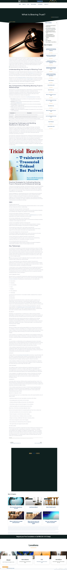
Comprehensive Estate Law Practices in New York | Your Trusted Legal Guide (51, 62)
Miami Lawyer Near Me (25, 526)
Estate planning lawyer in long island (44, 532)
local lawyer (36, 527)
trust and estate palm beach (46, 530)
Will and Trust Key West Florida (32, 527)
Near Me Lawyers (35, 526)
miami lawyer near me (33, 530)
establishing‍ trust (33, 214)
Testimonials (40, 4)
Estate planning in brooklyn (19, 532)
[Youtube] (53, 2)
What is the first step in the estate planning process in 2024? (33, 522)
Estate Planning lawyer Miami (10, 527)
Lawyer (25, 1)
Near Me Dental (33, 526)
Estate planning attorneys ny (15, 532)
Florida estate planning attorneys (10, 530)
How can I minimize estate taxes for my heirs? (51, 522)
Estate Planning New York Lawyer (10, 526)
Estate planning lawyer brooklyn (32, 532)
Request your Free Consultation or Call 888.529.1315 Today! (33, 536)
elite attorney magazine (53, 527)
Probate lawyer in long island (41, 533)
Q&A (46, 39)
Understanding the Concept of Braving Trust (51, 26)
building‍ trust (19, 102)
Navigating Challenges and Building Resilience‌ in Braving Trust (51, 31)
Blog (28, 4)
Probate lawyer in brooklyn (36, 533)
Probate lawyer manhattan (54, 533)
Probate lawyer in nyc (49, 533)
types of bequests (51, 80)
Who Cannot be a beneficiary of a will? (16, 508)
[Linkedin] (54, 2)
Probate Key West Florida (22, 527)
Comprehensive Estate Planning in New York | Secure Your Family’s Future (51, 68)
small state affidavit (33, 507)
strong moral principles (24, 355)
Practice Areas (33, 4)
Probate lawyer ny (9, 533)
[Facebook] (49, 2)
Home (20, 4)
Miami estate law (49, 530)
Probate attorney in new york (28, 533)
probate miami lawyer (37, 530)
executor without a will (51, 85)
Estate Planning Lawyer (10, 568)
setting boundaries (22, 77)
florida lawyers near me (15, 530)
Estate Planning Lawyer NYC (20, 526)
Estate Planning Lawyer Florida (29, 526)
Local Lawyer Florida (14, 527)
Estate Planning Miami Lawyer (15, 526)
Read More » (51, 58)
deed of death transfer (51, 507)
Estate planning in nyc (28, 532)
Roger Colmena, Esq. (51, 89)
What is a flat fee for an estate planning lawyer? (16, 522)
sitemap (55, 569)
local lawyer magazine (42, 527)
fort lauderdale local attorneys (19, 530)
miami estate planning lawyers (29, 530)
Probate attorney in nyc (32, 533)
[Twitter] (51, 2)
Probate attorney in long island (18, 533)
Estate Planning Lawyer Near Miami (50, 526)
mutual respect (30, 78)
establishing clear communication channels (26, 307)
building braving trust (31, 96)
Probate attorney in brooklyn (13, 533)
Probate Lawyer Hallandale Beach (39, 526)
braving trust (31, 73)
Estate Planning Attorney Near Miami (56, 526)
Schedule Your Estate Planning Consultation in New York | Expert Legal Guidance (51, 75)
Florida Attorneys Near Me (18, 527)
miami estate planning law (24, 530)
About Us (24, 4)
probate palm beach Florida (41, 530)
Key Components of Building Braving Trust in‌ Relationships (51, 29)
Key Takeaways (48, 40)
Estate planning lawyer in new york (55, 532)
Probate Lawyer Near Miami (44, 526)
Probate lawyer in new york (45, 533)
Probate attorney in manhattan (23, 533)
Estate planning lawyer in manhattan (50, 532)
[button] (56, 22)
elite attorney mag (49, 527)
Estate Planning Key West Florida (27, 527)
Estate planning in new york (24, 532)
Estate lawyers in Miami (53, 530)
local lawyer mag (38, 527)
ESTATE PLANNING (12, 21)
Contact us (46, 4)
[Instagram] (56, 2)
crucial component (14, 278)
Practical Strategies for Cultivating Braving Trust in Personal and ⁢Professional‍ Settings (50, 36)
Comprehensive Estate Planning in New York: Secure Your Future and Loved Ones (51, 49)
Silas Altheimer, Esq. (51, 105)
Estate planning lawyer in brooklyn (38, 532)
